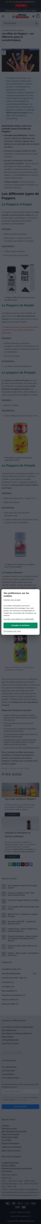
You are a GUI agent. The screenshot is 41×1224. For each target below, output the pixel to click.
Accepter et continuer (20, 625)
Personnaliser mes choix (12, 631)
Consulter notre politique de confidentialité (19, 619)
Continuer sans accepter (12, 600)
